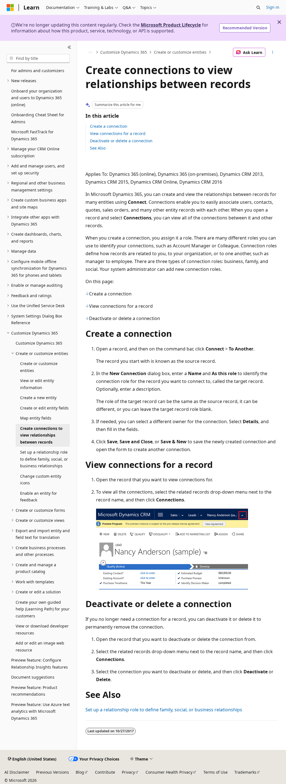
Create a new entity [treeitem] (38, 397)
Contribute (105, 772)
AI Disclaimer (16, 772)
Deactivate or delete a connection (121, 140)
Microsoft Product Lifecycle (171, 25)
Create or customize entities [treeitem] (39, 367)
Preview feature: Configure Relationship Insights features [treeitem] (39, 663)
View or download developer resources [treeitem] (42, 629)
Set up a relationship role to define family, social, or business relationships (163, 710)
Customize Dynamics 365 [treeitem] (39, 343)
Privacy (128, 772)
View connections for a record (118, 133)
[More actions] (272, 52)
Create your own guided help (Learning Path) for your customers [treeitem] (43, 609)
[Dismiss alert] (279, 22)
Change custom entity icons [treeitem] (40, 479)
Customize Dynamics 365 (123, 52)
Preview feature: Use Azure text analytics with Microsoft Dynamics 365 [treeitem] (40, 711)
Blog (80, 772)
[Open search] (258, 8)
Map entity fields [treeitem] (35, 418)
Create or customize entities (180, 52)
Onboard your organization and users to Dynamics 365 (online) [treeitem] (36, 97)
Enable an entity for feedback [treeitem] (38, 497)
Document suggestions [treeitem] (32, 677)
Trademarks (245, 772)
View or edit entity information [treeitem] (37, 384)
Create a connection (108, 126)
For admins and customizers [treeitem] (37, 70)
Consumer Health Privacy (169, 772)
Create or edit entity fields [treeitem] (44, 408)
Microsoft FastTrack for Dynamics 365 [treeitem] (32, 135)
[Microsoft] (10, 7)
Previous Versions (52, 772)
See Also (98, 148)
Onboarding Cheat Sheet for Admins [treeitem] (37, 118)
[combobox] (38, 58)
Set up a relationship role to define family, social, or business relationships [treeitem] (44, 458)
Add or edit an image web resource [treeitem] (40, 646)
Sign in (272, 7)
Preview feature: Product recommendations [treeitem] (34, 691)
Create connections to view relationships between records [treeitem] (41, 435)
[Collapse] (69, 47)
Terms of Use (215, 772)
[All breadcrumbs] (90, 52)
